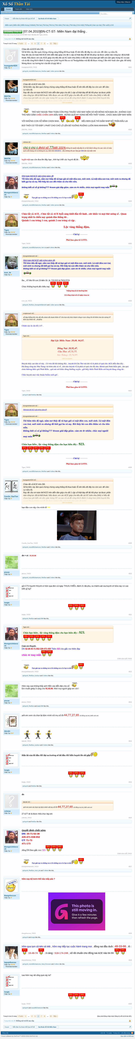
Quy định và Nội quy (127, 1036)
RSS (132, 1033)
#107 (130, 390)
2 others (52, 133)
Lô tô (112, 25)
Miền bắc (16, 25)
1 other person (54, 71)
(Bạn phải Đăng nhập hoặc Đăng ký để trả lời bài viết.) (114, 1016)
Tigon (41, 35)
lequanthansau (10, 962)
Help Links (29, 9)
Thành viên (18, 9)
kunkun (37, 675)
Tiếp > (55, 43)
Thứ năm (58, 25)
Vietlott (32, 25)
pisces (6, 572)
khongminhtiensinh (11, 194)
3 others (56, 964)
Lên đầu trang (125, 1033)
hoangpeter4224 (10, 66)
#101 (130, 67)
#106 (130, 301)
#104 (130, 201)
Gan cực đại (97, 25)
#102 (130, 129)
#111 (130, 614)
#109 (130, 543)
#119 (130, 960)
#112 (130, 671)
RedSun (44, 71)
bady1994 (40, 618)
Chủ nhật (80, 25)
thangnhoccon (10, 896)
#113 (130, 702)
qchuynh (25, 71)
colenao (7, 811)
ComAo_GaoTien (11, 496)
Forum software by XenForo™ (19, 1036)
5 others (45, 675)
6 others (52, 247)
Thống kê (88, 25)
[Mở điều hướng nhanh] (130, 18)
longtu (6, 603)
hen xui (44, 247)
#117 (130, 866)
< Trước (20, 43)
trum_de (7, 273)
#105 (130, 243)
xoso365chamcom (35, 71)
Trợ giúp (109, 1033)
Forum (8, 9)
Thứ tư (51, 25)
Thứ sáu (66, 25)
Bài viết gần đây (22, 12)
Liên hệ (102, 1033)
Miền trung (25, 25)
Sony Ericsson (46, 964)
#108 (130, 467)
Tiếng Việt (5, 1033)
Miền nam (8, 25)
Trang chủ (116, 1033)
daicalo (7, 731)
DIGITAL (7, 96)
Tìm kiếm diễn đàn (9, 12)
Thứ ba (45, 25)
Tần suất (106, 25)
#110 (130, 573)
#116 (130, 817)
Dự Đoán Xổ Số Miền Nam (22, 35)
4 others (52, 471)
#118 (130, 933)
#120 (130, 1004)
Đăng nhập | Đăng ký (123, 2)
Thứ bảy (73, 25)
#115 (130, 782)
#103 (130, 163)
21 (51, 43)
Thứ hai (39, 25)
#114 (130, 741)
